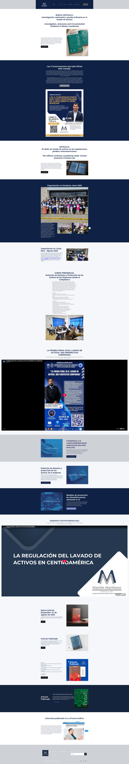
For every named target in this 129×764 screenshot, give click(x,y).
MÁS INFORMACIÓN (45, 482)
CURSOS (64, 4)
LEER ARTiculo (57, 702)
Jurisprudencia (64, 751)
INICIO (54, 4)
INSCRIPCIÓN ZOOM (64, 85)
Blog (62, 753)
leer (43, 621)
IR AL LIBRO (44, 677)
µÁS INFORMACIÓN (71, 508)
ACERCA (60, 4)
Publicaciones (55, 755)
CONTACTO (85, 4)
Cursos (54, 753)
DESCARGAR (44, 46)
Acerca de (54, 751)
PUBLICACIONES (70, 4)
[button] (90, 228)
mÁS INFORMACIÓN (71, 456)
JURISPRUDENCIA (77, 4)
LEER (43, 647)
